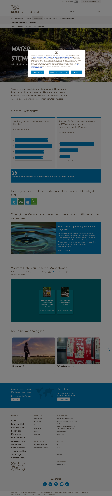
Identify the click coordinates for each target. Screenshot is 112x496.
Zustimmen (76, 72)
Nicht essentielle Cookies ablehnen (59, 72)
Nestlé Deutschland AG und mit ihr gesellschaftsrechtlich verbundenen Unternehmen (53, 57)
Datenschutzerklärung (36, 67)
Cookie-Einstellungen (37, 72)
